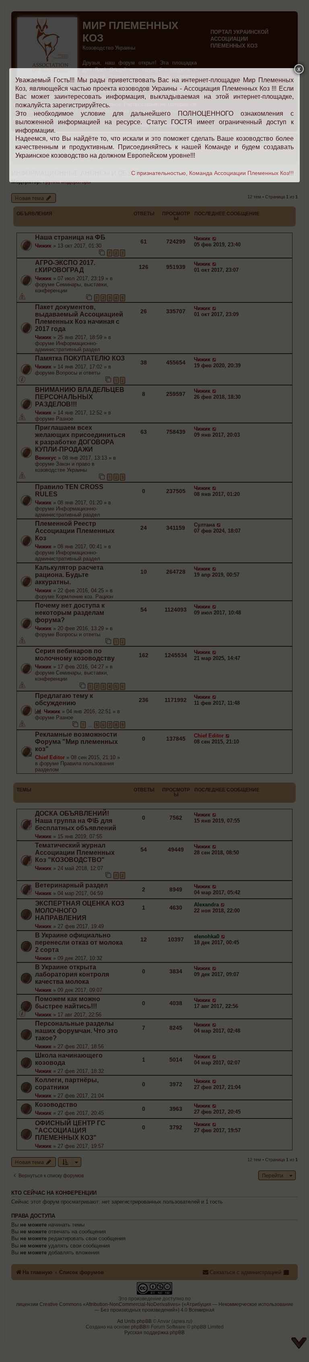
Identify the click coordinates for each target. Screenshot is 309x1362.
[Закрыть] (299, 69)
